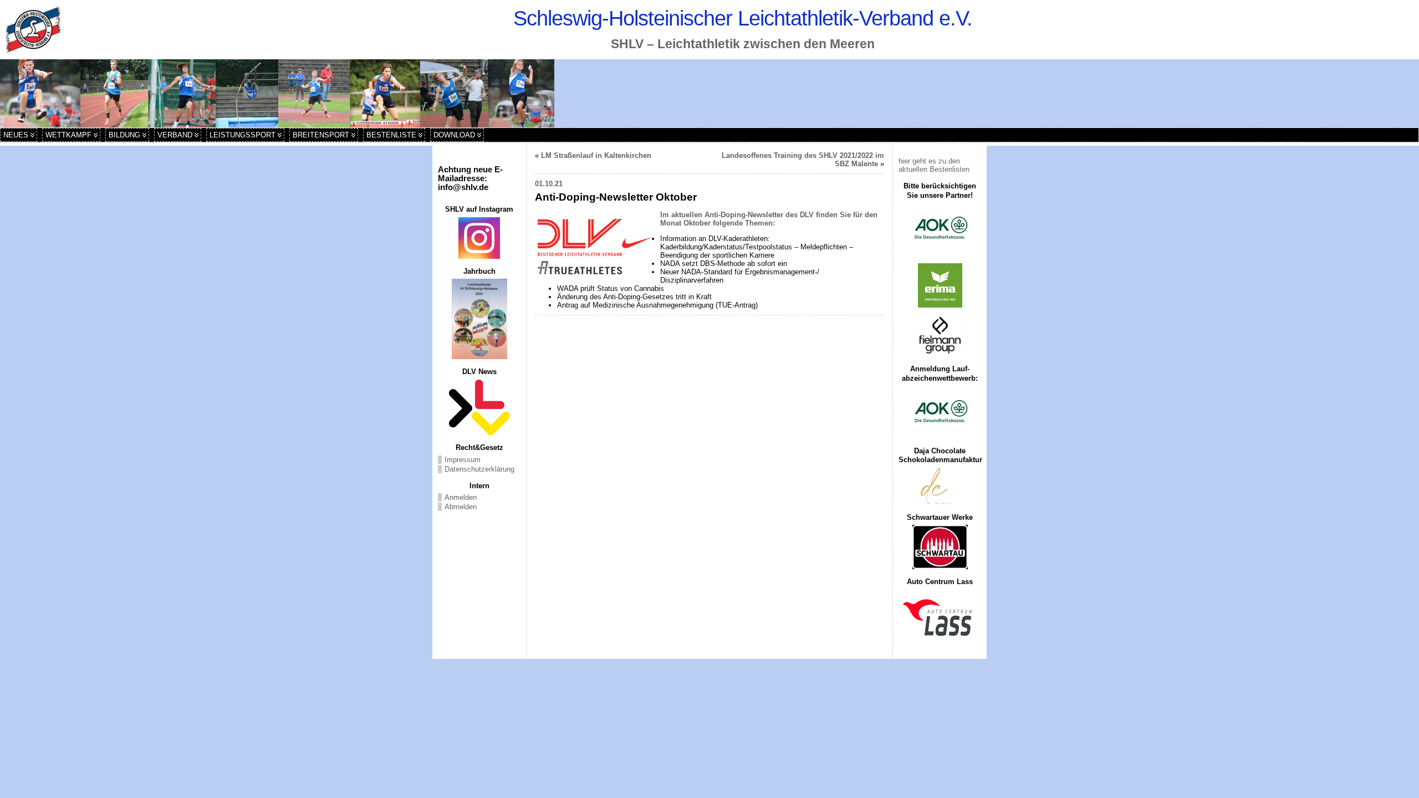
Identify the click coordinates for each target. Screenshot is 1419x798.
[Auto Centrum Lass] (940, 617)
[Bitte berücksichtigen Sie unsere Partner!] (940, 229)
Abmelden (461, 507)
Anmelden (461, 497)
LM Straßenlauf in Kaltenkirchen (596, 155)
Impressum (463, 460)
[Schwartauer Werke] (940, 547)
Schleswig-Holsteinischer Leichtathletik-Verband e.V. (742, 18)
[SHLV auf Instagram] (479, 238)
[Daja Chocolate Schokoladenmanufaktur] (940, 486)
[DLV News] (479, 407)
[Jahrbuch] (479, 319)
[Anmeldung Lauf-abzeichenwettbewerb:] (940, 412)
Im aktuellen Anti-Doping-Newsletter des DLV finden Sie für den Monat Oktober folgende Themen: (768, 219)
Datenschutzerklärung (479, 469)
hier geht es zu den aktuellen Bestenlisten (934, 165)
